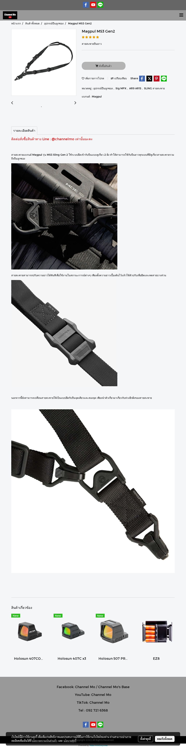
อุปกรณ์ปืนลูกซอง (103, 88)
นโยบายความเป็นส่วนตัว (44, 740)
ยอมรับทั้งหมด (164, 738)
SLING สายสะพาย (154, 88)
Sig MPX (121, 88)
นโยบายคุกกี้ (70, 740)
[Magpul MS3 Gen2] (43, 62)
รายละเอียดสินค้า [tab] (24, 130)
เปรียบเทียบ (120, 78)
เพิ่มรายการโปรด (94, 78)
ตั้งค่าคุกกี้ (145, 738)
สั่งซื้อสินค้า (105, 65)
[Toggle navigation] (181, 15)
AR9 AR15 (135, 88)
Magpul (97, 96)
